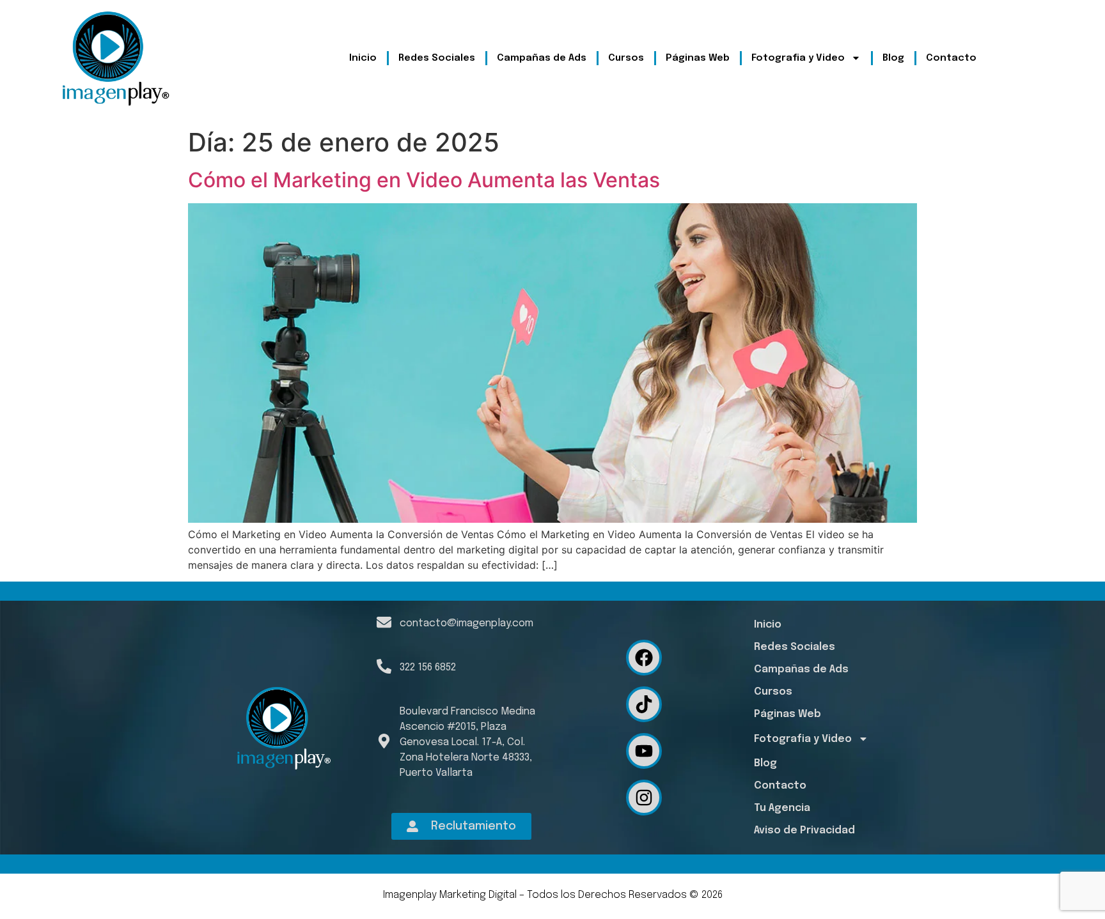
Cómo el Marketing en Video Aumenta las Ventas (424, 179)
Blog (893, 58)
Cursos (626, 58)
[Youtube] (644, 751)
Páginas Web (698, 58)
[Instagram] (644, 797)
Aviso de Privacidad (804, 830)
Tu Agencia (782, 808)
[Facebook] (644, 658)
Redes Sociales (436, 58)
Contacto (951, 58)
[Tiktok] (644, 704)
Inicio (363, 58)
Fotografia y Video (798, 58)
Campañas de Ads (541, 58)
